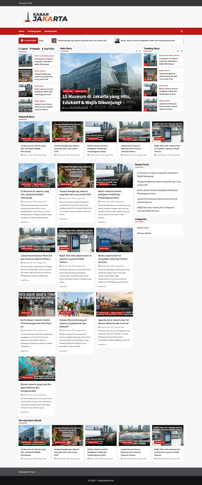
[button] (181, 31)
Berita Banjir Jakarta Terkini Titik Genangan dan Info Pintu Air (36, 323)
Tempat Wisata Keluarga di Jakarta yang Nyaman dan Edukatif (73, 323)
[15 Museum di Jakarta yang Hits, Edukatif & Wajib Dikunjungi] (25, 60)
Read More (25, 222)
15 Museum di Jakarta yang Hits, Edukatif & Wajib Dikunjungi (96, 99)
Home (21, 31)
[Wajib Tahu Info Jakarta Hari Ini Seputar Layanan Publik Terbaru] (150, 104)
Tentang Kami (34, 31)
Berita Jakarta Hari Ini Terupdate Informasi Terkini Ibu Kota (112, 259)
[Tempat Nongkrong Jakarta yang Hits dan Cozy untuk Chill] (150, 59)
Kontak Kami (50, 31)
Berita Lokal (68, 91)
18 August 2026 (174, 155)
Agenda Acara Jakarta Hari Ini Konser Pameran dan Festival (113, 321)
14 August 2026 (80, 330)
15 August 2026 (41, 330)
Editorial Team (69, 108)
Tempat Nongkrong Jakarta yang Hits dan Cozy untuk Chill (62, 40)
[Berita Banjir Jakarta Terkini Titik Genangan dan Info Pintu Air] (37, 304)
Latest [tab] (24, 48)
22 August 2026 (108, 155)
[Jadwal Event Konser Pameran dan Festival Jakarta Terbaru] (150, 89)
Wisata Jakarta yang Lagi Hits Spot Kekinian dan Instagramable (36, 388)
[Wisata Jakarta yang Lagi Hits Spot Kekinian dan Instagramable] (37, 368)
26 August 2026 (74, 155)
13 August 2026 (119, 327)
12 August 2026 (41, 395)
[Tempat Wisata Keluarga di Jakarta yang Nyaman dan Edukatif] (75, 304)
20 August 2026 (141, 155)
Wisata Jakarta (80, 91)
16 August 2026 (119, 266)
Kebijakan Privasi (27, 471)
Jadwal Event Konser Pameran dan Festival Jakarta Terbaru (168, 91)
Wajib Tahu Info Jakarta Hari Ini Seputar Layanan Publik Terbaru (169, 106)
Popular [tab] (35, 48)
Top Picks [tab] (48, 48)
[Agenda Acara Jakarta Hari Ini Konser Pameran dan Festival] (114, 304)
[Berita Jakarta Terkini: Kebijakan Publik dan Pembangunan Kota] (150, 74)
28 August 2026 (83, 108)
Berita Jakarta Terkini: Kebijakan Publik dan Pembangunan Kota (128, 40)
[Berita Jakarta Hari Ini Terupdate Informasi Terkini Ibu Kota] (114, 240)
